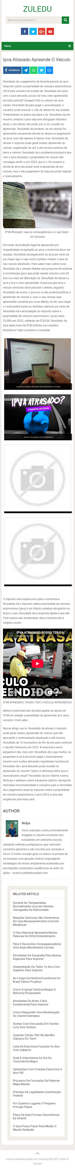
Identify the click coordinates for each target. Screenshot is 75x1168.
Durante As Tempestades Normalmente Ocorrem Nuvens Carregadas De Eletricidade (33, 906)
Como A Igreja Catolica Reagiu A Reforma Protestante (34, 991)
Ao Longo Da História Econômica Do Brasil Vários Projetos (37, 979)
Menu (7, 46)
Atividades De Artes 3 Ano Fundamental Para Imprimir (30, 1002)
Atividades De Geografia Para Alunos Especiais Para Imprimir (37, 957)
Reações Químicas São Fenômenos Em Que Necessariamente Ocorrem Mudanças (36, 921)
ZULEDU (37, 9)
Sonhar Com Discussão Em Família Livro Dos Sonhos (36, 1025)
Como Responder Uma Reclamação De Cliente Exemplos (36, 1014)
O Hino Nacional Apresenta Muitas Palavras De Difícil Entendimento (35, 934)
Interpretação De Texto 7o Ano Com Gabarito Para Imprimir (36, 968)
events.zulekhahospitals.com (22, 1159)
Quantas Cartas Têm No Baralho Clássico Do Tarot (34, 1036)
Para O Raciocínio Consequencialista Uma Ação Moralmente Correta (37, 945)
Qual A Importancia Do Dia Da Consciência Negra (32, 1059)
